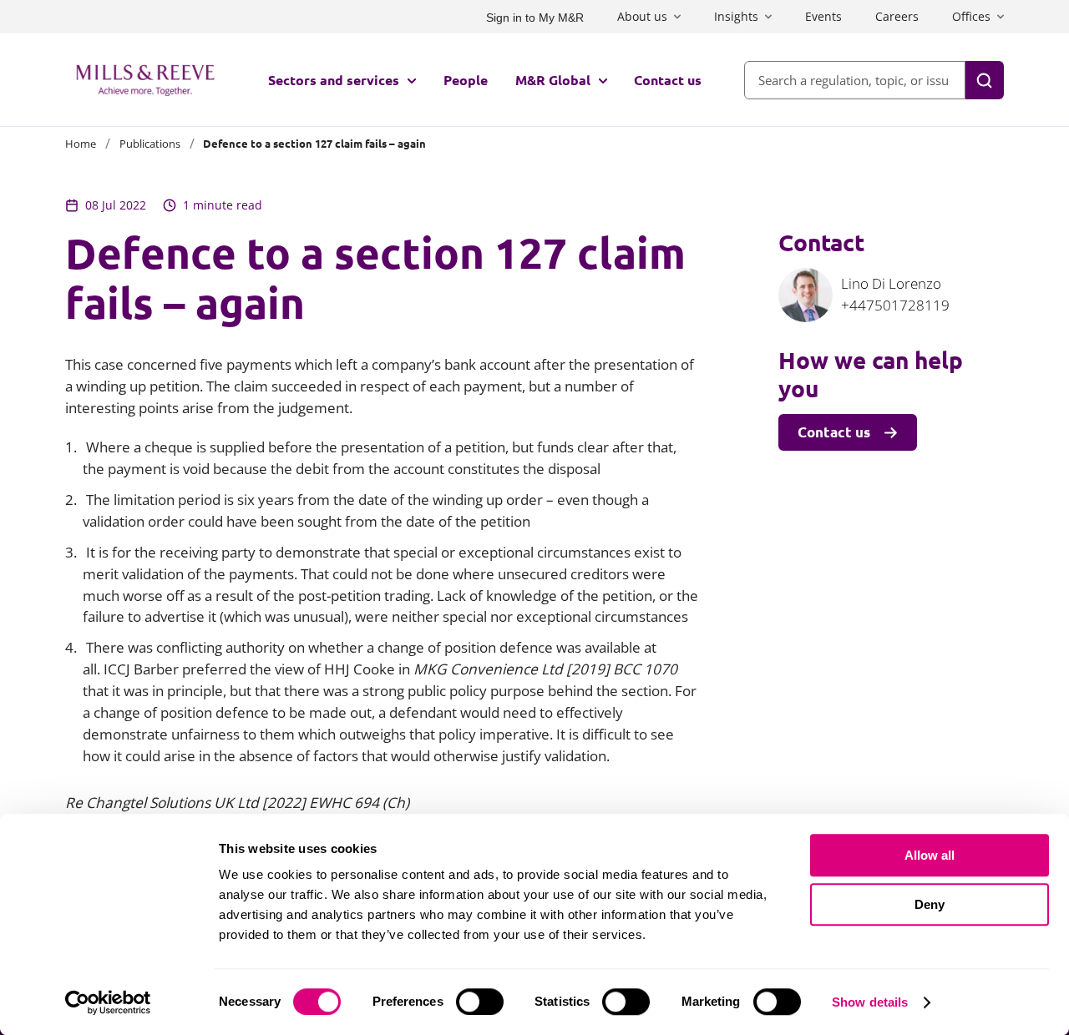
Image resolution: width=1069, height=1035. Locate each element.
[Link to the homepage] (145, 80)
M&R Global (552, 79)
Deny (929, 904)
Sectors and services (333, 79)
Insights (736, 16)
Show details (870, 1002)
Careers (897, 16)
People (465, 79)
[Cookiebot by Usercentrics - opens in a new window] (108, 1002)
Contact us (668, 79)
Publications (149, 143)
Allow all (929, 855)
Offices (971, 16)
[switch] (480, 1001)
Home (80, 143)
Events (823, 16)
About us (642, 16)
